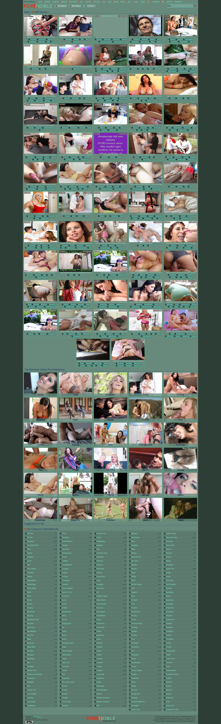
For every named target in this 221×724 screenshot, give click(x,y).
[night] (75, 409)
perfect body (146, 623)
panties (121, 100)
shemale (88, 2)
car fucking (155, 2)
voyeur (180, 694)
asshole (129, 363)
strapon (180, 615)
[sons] (145, 384)
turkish (180, 678)
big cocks (41, 39)
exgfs (76, 647)
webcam (180, 698)
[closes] (180, 484)
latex (111, 651)
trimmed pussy (180, 674)
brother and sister (42, 674)
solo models (73, 2)
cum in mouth (76, 588)
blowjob (145, 39)
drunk (76, 631)
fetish (102, 216)
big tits (50, 39)
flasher (123, 2)
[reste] (145, 459)
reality (44, 245)
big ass (42, 615)
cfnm (187, 69)
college (76, 561)
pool (146, 639)
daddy (46, 159)
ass (191, 307)
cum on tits (76, 592)
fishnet (76, 686)
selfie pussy (180, 533)
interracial (190, 159)
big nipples (180, 334)
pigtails (173, 130)
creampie (102, 307)
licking (30, 100)
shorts (180, 549)
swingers (180, 631)
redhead (47, 2)
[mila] (110, 434)
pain (146, 604)
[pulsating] (110, 459)
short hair (96, 2)
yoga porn (180, 705)
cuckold (32, 307)
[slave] (145, 509)
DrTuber (123, 45)
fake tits (112, 130)
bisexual (89, 363)
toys (73, 216)
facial (46, 157)
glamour (111, 561)
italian (119, 157)
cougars (76, 569)
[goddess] (110, 509)
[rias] (180, 409)
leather (111, 659)
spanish (180, 588)
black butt (42, 647)
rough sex (146, 694)
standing (180, 604)
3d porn (42, 533)
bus (148, 2)
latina (101, 100)
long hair (39, 100)
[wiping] (180, 459)
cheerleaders (76, 541)
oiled (146, 580)
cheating (76, 537)
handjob (68, 39)
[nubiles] (145, 409)
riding (157, 277)
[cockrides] (110, 384)
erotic (76, 639)
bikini (42, 639)
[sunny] (40, 384)
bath (116, 128)
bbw (172, 334)
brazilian (42, 666)
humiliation (111, 615)
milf (48, 42)
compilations (76, 565)
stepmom (76, 42)
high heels (183, 42)
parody (146, 615)
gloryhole (111, 569)
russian (146, 698)
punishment (146, 662)
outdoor (113, 275)
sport (129, 2)
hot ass (111, 608)
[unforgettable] (145, 434)
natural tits (172, 71)
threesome (182, 130)
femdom (122, 98)
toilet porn (180, 659)
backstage (42, 584)
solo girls (180, 580)
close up (52, 304)
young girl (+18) (180, 709)
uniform (180, 682)
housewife (111, 612)
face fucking (76, 651)
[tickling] (180, 384)
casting (158, 98)
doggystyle (189, 39)
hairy (123, 334)
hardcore (116, 39)
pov (145, 69)
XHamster (88, 16)
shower (104, 130)
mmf (162, 2)
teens (183, 216)
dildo (76, 615)
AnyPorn (88, 45)
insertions (111, 623)
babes (172, 39)
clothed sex (76, 553)
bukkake (189, 245)
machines (111, 678)
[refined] (145, 484)
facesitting (178, 2)
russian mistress (146, 702)
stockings (73, 128)
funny (111, 537)
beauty (142, 2)
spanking (180, 592)
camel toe (42, 690)
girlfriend (111, 557)
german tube (111, 553)
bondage (42, 659)
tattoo (53, 157)
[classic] (180, 509)
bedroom (86, 334)
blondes (65, 128)
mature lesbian (49, 128)
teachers (180, 639)
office (146, 576)
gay (111, 549)
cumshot (41, 42)
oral (146, 588)
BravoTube (123, 16)
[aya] (40, 459)
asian (98, 69)
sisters (44, 248)
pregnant (55, 2)
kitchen (111, 647)
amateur (33, 39)
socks (180, 576)
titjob (180, 655)
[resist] (40, 484)
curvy (76, 600)
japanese (122, 69)
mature (76, 39)
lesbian (38, 128)
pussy (40, 2)
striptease (180, 619)
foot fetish (76, 702)
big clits (42, 623)
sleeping (64, 2)
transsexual (180, 670)
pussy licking (41, 277)
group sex (97, 363)
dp (76, 627)
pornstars (68, 159)
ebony (185, 157)
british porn (146, 336)
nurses (146, 569)
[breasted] (40, 409)
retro (81, 2)
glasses (193, 157)
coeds (76, 557)
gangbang (111, 541)
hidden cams (111, 596)
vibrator (180, 690)
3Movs (159, 45)
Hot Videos (61, 6)
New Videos (75, 6)
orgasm (74, 189)
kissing (111, 643)
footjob (116, 2)
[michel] (75, 459)
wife (176, 307)
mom (152, 42)
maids (111, 682)
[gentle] (110, 409)
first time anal (137, 189)
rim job (135, 2)
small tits (190, 275)
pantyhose (112, 336)
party (146, 619)
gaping (147, 189)
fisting (76, 690)
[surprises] (40, 509)
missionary (135, 307)
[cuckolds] (180, 434)
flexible (149, 277)
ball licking (144, 42)
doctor (80, 216)
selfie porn (146, 709)
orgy (103, 2)
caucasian (42, 702)
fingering (107, 39)
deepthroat (82, 186)
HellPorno (158, 16)
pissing (192, 71)
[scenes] (40, 434)
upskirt (180, 686)
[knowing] (75, 509)
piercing (146, 627)
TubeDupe (193, 16)
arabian (42, 557)
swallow (180, 627)
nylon (146, 572)
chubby (114, 98)
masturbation (101, 71)
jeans (111, 639)
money (158, 42)
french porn (111, 533)
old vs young (118, 42)
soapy (109, 2)
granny (30, 128)
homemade (49, 98)
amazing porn (42, 545)
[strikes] (75, 484)
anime (42, 553)
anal (169, 128)
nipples (146, 565)
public (146, 659)
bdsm (42, 600)
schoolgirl (146, 705)
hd (53, 42)
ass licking (42, 569)
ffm (76, 674)
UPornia (53, 45)
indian (172, 98)
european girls (76, 643)
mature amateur (105, 42)
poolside (146, 643)
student (180, 623)
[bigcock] (75, 434)
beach (42, 604)
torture (180, 662)
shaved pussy (82, 248)
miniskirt (87, 157)
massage (111, 686)
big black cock (42, 619)
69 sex (105, 365)
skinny (190, 277)
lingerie (109, 100)
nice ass (146, 561)
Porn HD (90, 6)
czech (76, 604)
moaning (146, 545)
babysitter (42, 580)
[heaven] (110, 484)
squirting (169, 2)
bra (42, 662)
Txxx (54, 16)
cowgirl (76, 576)
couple (99, 39)
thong (180, 647)
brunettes (32, 42)
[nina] (75, 384)
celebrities (42, 705)
